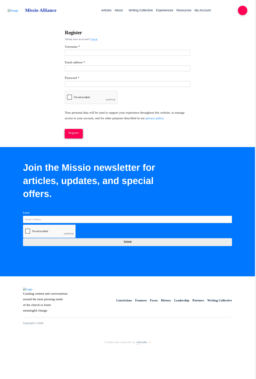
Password (78, 78)
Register (73, 133)
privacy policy (155, 118)
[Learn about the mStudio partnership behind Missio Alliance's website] (101, 350)
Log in (94, 39)
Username (78, 46)
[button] (242, 10)
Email (26, 212)
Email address (80, 62)
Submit (127, 241)
